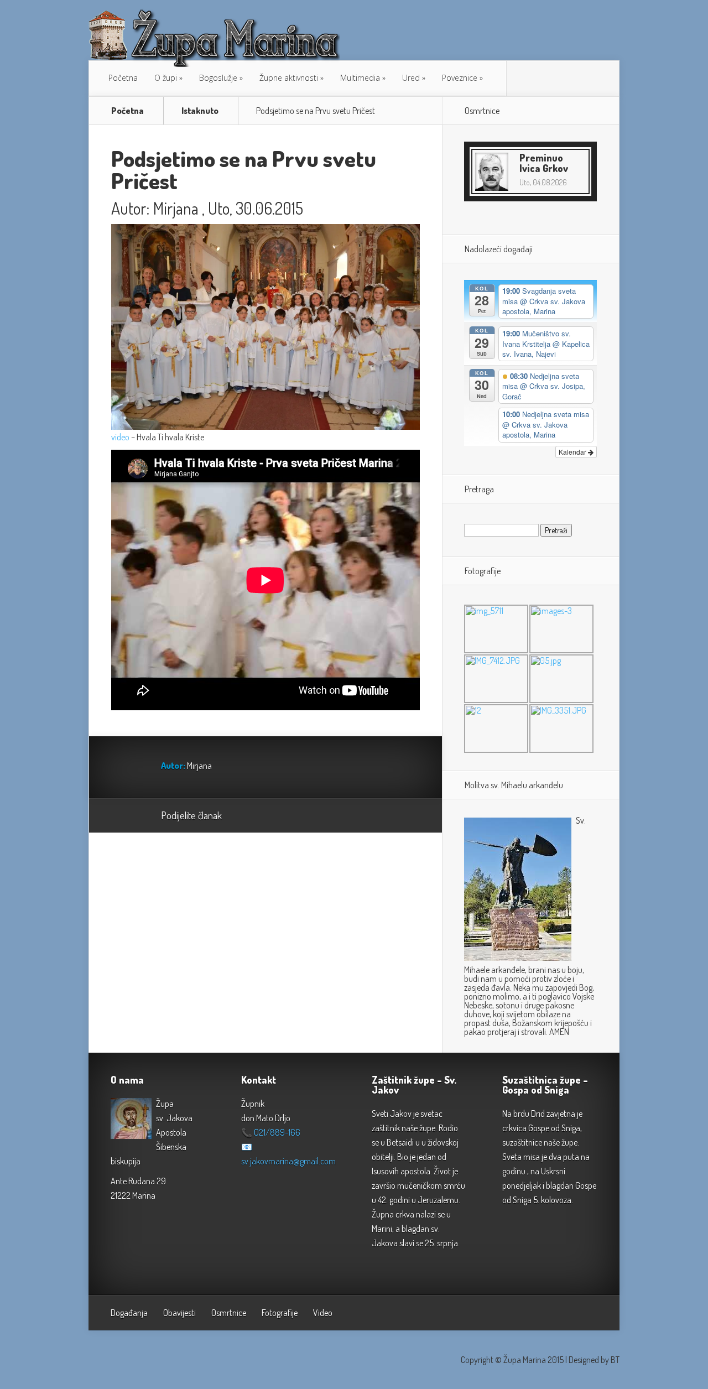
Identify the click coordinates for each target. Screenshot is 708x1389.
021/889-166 (277, 1132)
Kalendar (573, 451)
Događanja (129, 1312)
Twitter (283, 816)
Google (241, 816)
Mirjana (176, 208)
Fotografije (280, 1312)
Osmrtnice (228, 1312)
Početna (123, 77)
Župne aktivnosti (288, 77)
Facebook (262, 816)
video (120, 437)
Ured (411, 77)
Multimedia (360, 77)
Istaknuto (199, 110)
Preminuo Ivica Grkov (543, 163)
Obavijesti (179, 1312)
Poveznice (459, 77)
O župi (165, 77)
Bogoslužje (218, 77)
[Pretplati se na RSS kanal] (520, 78)
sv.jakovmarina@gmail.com (288, 1161)
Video (322, 1312)
